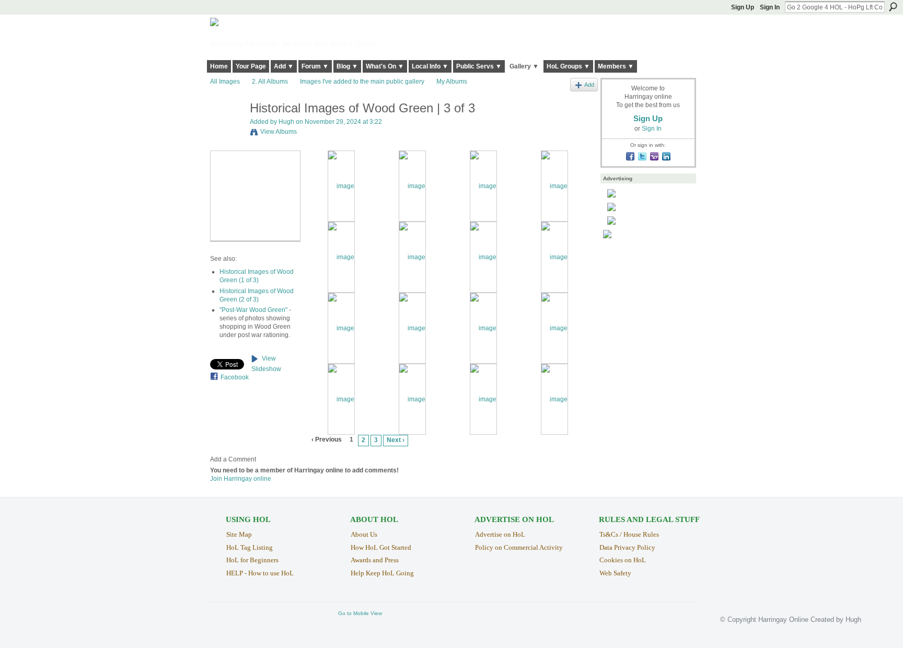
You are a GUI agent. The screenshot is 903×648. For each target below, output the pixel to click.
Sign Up (742, 7)
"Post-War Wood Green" (253, 310)
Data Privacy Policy (627, 547)
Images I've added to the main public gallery (362, 81)
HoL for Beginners (252, 560)
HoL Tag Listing (249, 547)
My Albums (451, 81)
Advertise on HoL (500, 534)
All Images (225, 81)
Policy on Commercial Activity (519, 547)
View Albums (278, 131)
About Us (364, 534)
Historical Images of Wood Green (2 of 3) (256, 295)
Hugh (286, 121)
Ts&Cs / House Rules (629, 534)
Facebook (235, 377)
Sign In (770, 7)
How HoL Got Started (381, 547)
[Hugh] (227, 130)
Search (893, 6)
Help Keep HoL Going (382, 573)
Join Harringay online (240, 478)
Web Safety (615, 573)
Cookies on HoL (622, 560)
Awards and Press (375, 560)
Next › (395, 440)
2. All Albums (270, 81)
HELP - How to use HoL (260, 573)
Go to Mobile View (360, 613)
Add (589, 85)
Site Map (239, 534)
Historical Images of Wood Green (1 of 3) (256, 276)
